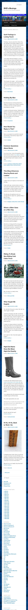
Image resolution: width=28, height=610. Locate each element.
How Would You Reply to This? (9, 128)
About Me (6, 22)
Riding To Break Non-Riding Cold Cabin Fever (10, 256)
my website (17, 154)
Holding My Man (10, 97)
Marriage (6, 566)
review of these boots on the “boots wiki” (12, 382)
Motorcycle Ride (11, 295)
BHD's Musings (10, 8)
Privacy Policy (14, 25)
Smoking (6, 579)
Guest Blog (6, 552)
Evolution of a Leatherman (10, 601)
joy (4, 558)
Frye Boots (6, 549)
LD (8, 120)
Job (4, 557)
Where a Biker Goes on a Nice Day (11, 208)
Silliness (6, 578)
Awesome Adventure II (9, 525)
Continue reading (8, 88)
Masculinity (6, 567)
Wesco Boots (7, 590)
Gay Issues (6, 551)
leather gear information (9, 561)
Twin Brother (6, 584)
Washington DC (7, 587)
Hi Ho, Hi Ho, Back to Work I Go (10, 424)
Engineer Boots (10, 165)
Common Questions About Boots (11, 147)
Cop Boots (10, 163)
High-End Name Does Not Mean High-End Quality (10, 349)
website (9, 140)
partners (11, 120)
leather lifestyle (21, 201)
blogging (9, 201)
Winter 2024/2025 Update (9, 603)
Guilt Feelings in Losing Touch (10, 35)
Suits (5, 581)
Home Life (10, 468)
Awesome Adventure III (9, 526)
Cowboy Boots (15, 163)
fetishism (6, 548)
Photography (6, 575)
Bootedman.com (13, 22)
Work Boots (6, 591)
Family (9, 248)
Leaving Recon (7, 597)
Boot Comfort (7, 531)
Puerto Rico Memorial (8, 576)
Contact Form (6, 25)
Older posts (7, 472)
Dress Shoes (6, 543)
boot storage (6, 532)
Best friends (10, 91)
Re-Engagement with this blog (10, 600)
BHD (16, 39)
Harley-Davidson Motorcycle (10, 554)
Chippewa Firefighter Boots (10, 536)
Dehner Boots (7, 542)
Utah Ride (6, 585)
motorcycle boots (17, 165)
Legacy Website (7, 598)
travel (5, 582)
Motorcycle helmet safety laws (10, 570)
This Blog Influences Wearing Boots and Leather (11, 173)
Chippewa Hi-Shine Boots (9, 537)
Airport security (7, 523)
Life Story (6, 564)
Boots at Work (7, 534)
